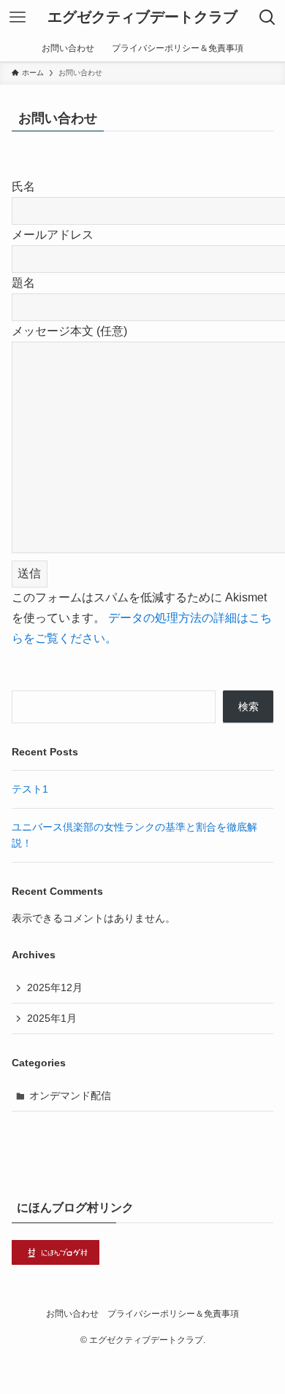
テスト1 (30, 789)
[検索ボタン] (267, 17)
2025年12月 (55, 987)
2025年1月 (52, 1018)
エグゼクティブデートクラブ (143, 17)
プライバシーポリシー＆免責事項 (173, 1313)
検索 (248, 706)
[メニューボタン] (17, 17)
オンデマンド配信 (70, 1095)
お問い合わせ (72, 1313)
